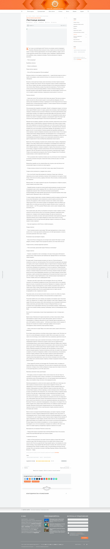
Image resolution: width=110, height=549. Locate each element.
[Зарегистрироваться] (86, 544)
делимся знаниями (36, 523)
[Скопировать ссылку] (25, 479)
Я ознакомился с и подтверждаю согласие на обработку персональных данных (77, 534)
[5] (42, 461)
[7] (45, 461)
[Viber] (51, 479)
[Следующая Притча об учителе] (66, 18)
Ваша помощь (78, 544)
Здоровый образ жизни (79, 24)
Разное (75, 28)
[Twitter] (37, 479)
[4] (41, 461)
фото (56, 544)
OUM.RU (28, 544)
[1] (36, 461)
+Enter (57, 452)
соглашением (79, 532)
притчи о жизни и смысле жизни (33, 457)
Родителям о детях (77, 30)
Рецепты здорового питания (78, 37)
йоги (35, 529)
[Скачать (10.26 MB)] (65, 25)
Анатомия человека (78, 41)
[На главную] (26, 16)
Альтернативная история (79, 32)
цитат (52, 544)
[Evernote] (56, 479)
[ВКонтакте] (27, 479)
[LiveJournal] (39, 479)
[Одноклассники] (30, 479)
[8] (46, 461)
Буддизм (75, 26)
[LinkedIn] (44, 479)
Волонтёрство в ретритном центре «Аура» (57, 529)
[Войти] (84, 544)
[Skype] (54, 479)
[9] (48, 461)
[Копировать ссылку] (66, 494)
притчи (41, 457)
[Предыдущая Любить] (64, 18)
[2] (38, 461)
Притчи (75, 34)
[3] (39, 461)
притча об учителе (47, 457)
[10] (49, 461)
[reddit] (47, 479)
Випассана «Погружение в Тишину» (57, 523)
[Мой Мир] (35, 479)
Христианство (76, 39)
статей (47, 544)
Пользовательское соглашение (27, 546)
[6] (44, 461)
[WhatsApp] (49, 479)
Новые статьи (76, 22)
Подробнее (36, 532)
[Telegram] (32, 479)
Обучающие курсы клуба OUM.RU (57, 519)
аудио (61, 544)
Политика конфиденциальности (42, 546)
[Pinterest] (42, 479)
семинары (27, 526)
